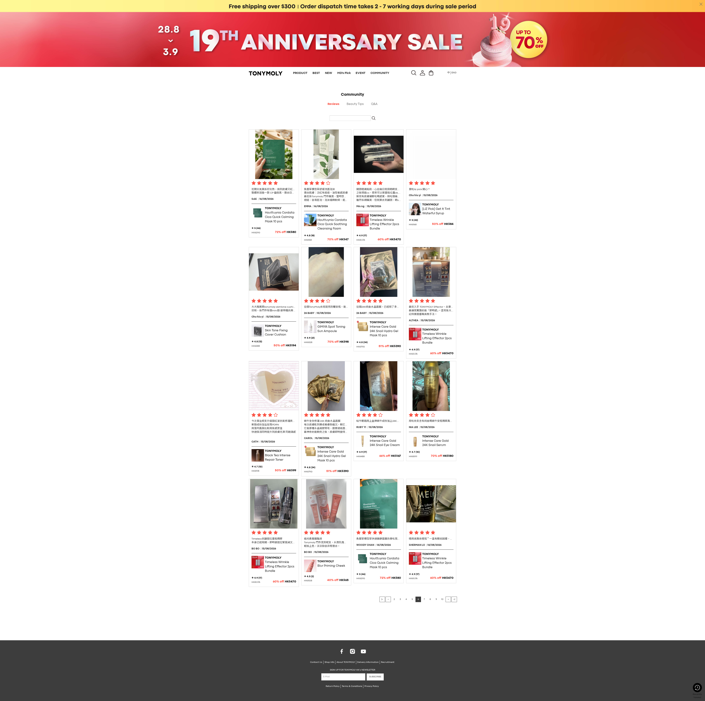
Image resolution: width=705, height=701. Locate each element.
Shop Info (329, 662)
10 (442, 599)
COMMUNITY (379, 73)
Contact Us (316, 662)
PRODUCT (300, 73)
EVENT (360, 73)
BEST (316, 73)
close (700, 4)
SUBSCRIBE (375, 677)
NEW (328, 73)
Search (373, 118)
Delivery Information (368, 662)
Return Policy (332, 686)
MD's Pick (344, 73)
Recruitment (387, 662)
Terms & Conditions (352, 686)
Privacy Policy (371, 686)
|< (382, 599)
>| (454, 599)
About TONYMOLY (346, 662)
